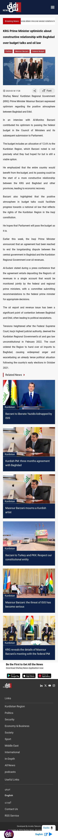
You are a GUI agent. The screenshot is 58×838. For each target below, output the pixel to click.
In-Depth (10, 758)
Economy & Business (17, 726)
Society (9, 732)
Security (9, 719)
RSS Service (12, 815)
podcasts (10, 771)
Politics (8, 51)
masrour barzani (21, 51)
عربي (7, 789)
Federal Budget (38, 51)
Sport (8, 739)
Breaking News (12, 21)
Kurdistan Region (15, 706)
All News (10, 765)
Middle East (12, 745)
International (12, 752)
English (9, 796)
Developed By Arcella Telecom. (29, 826)
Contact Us (11, 809)
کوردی (8, 803)
